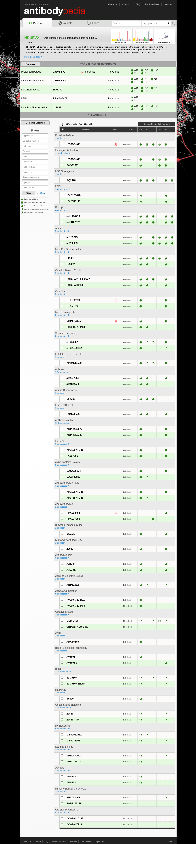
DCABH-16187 (74, 818)
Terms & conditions (59, 842)
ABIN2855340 (74, 435)
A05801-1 (71, 662)
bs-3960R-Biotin (75, 683)
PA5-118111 (73, 165)
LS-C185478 (60, 98)
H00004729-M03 (75, 327)
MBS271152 (73, 740)
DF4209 (70, 399)
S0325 (70, 698)
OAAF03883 (73, 477)
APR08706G (73, 755)
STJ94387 (72, 342)
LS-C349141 (73, 201)
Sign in (168, 4)
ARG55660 (72, 641)
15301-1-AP (59, 71)
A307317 (71, 569)
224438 (70, 713)
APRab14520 (74, 363)
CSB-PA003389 (75, 285)
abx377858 (72, 378)
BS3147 (70, 534)
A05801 (70, 656)
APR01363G (73, 761)
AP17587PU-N (74, 498)
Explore (38, 23)
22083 (69, 549)
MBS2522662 (74, 734)
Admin (170, 842)
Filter (28, 193)
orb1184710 (73, 216)
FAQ (138, 4)
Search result (35, 4)
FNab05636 (73, 414)
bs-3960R (71, 677)
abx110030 (72, 384)
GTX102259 (73, 300)
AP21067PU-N (74, 450)
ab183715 (72, 237)
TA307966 (72, 456)
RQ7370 (57, 89)
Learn (95, 23)
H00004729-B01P (76, 599)
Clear (42, 193)
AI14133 (71, 782)
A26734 (70, 564)
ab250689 (72, 243)
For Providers (152, 4)
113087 (57, 107)
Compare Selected (35, 123)
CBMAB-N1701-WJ (77, 626)
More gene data (32, 57)
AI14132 (71, 776)
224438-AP (72, 719)
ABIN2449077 (74, 429)
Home (26, 4)
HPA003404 (73, 513)
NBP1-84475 (73, 321)
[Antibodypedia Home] (58, 13)
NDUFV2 (45, 4)
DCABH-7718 (74, 824)
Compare (30, 64)
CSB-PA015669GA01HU (80, 279)
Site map (73, 842)
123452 (70, 264)
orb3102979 (73, 222)
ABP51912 (72, 584)
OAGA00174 (73, 471)
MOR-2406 (72, 620)
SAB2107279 (73, 803)
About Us (112, 4)
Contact (126, 4)
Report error (99, 842)
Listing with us (86, 842)
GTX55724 (72, 306)
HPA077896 (73, 519)
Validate (67, 23)
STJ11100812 (74, 348)
